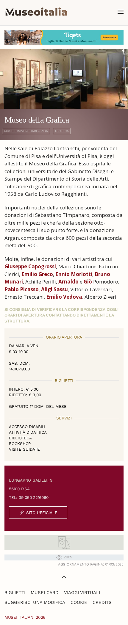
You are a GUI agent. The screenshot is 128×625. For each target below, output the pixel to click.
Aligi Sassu (54, 289)
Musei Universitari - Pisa (26, 131)
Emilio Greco (37, 274)
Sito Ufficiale (41, 512)
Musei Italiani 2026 (25, 617)
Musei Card (45, 592)
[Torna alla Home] (36, 12)
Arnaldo (68, 281)
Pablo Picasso (21, 289)
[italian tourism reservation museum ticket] (64, 37)
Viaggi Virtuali (82, 592)
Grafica (62, 131)
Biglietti (14, 592)
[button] (121, 12)
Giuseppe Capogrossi (30, 266)
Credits (102, 602)
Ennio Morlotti (73, 274)
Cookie (79, 602)
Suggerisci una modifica (34, 602)
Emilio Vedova (64, 296)
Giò (88, 281)
